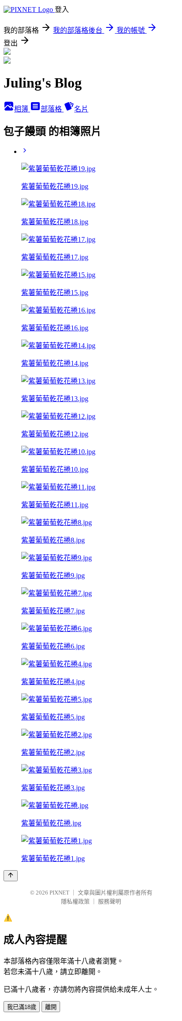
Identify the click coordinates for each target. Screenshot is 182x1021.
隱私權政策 (75, 901)
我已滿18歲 (21, 1007)
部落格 (52, 109)
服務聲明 (109, 901)
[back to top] (11, 875)
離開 (51, 1007)
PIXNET (59, 892)
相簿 (22, 109)
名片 (81, 109)
